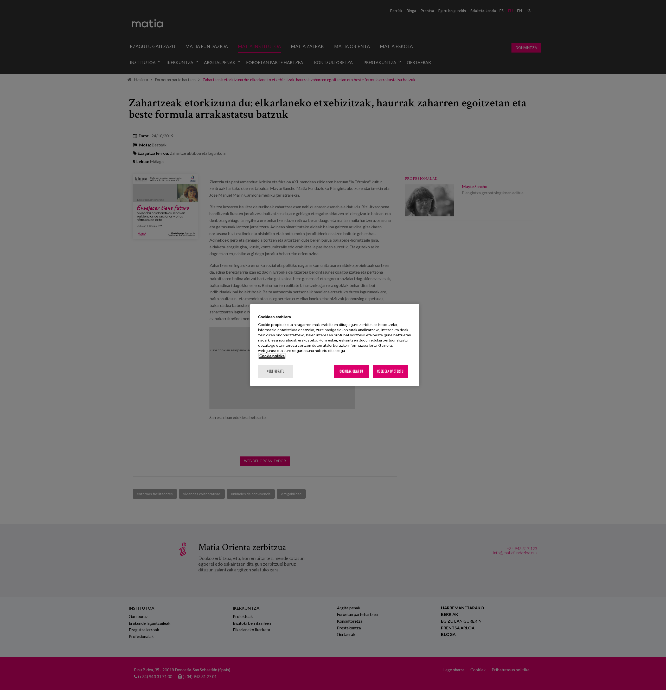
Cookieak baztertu (390, 371)
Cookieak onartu (351, 371)
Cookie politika (272, 355)
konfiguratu (275, 371)
